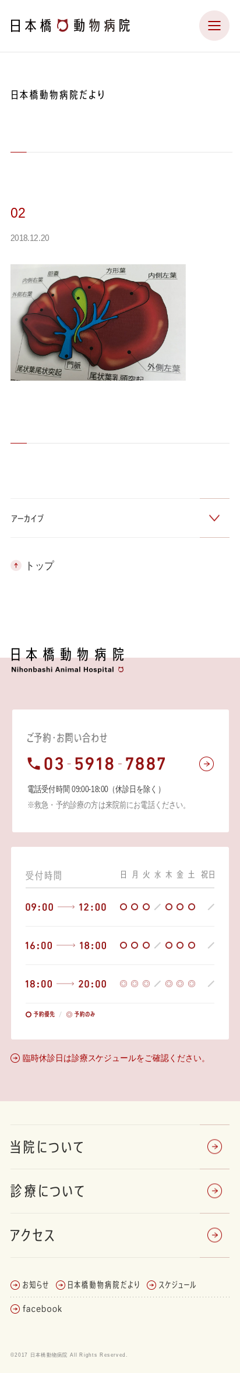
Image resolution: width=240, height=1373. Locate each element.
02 (18, 212)
